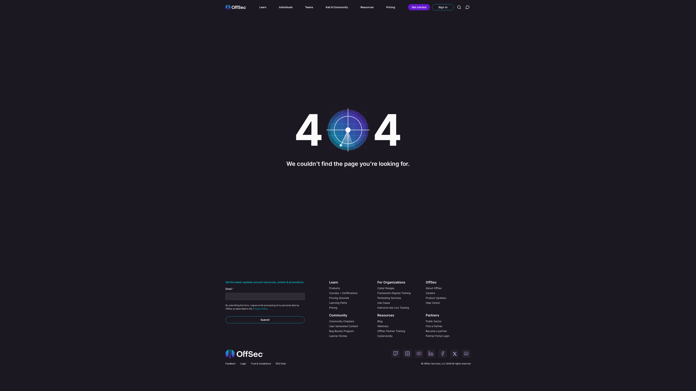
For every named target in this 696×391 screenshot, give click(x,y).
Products (334, 288)
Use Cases (383, 302)
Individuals (286, 7)
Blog (380, 321)
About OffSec (434, 288)
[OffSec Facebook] (442, 354)
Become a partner (436, 331)
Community (338, 315)
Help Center (433, 302)
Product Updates (436, 297)
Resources (367, 7)
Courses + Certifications (343, 293)
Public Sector (434, 321)
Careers (430, 293)
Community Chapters (341, 321)
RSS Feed (281, 363)
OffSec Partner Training (391, 331)
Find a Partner (434, 326)
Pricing (390, 7)
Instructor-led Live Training (393, 307)
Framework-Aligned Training (394, 293)
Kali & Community (337, 7)
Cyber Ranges (385, 288)
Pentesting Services (389, 297)
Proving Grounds (339, 297)
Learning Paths (338, 302)
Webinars (382, 326)
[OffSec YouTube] (419, 354)
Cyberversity (385, 335)
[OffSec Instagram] (407, 354)
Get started (419, 7)
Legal (243, 363)
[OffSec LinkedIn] (430, 354)
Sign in (443, 7)
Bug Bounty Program (341, 331)
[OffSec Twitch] (395, 354)
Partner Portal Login (437, 335)
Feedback (230, 363)
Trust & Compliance (261, 363)
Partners (432, 315)
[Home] (244, 353)
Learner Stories (338, 335)
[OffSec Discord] (466, 354)
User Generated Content (343, 326)
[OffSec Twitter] (454, 354)
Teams (309, 7)
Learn (262, 7)
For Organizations (391, 282)
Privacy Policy (260, 308)
